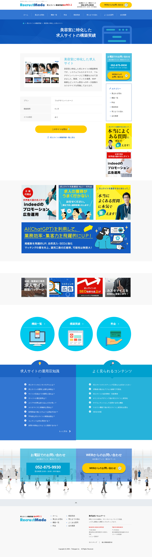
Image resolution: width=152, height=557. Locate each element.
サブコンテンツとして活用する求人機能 (108, 403)
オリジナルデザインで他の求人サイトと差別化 (110, 398)
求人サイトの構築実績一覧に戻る (62, 137)
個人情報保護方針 (107, 542)
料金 (65, 15)
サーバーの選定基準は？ (37, 398)
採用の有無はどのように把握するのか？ (43, 425)
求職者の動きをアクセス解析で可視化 (107, 389)
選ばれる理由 (39, 15)
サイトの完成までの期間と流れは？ (41, 394)
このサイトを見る (59, 129)
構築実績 (77, 15)
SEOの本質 (97, 412)
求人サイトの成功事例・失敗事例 (105, 394)
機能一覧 (54, 15)
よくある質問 (108, 15)
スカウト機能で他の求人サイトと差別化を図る (110, 407)
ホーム (25, 15)
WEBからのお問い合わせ (113, 5)
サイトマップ (93, 542)
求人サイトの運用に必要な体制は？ (41, 389)
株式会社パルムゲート (97, 516)
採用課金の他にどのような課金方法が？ (43, 412)
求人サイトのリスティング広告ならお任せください (112, 385)
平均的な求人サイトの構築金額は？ (41, 416)
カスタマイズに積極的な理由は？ (40, 407)
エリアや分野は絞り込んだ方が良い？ (42, 403)
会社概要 (123, 15)
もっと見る (63, 431)
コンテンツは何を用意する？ (39, 421)
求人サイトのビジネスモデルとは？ (41, 385)
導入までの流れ (92, 15)
